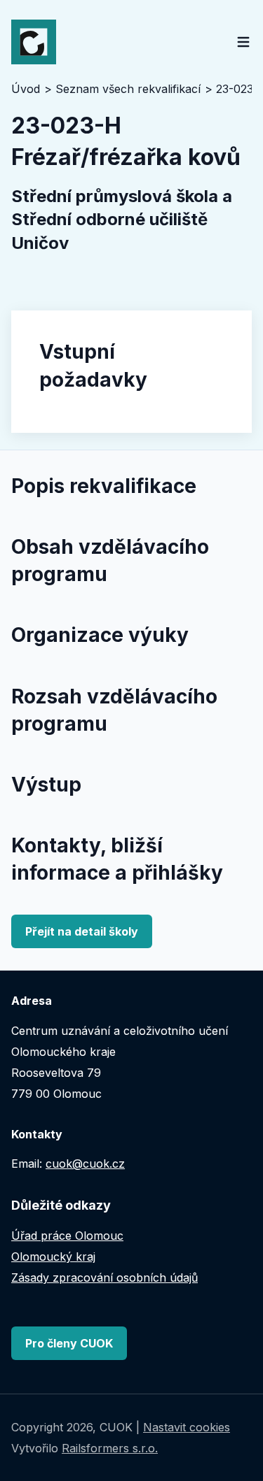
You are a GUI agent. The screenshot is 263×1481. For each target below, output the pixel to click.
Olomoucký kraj (53, 1257)
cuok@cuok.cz (85, 1164)
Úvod (25, 89)
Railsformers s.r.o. (110, 1448)
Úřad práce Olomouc (67, 1236)
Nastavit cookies (186, 1427)
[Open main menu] (243, 42)
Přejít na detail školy (81, 931)
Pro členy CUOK (69, 1343)
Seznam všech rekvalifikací (128, 89)
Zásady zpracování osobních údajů (104, 1278)
